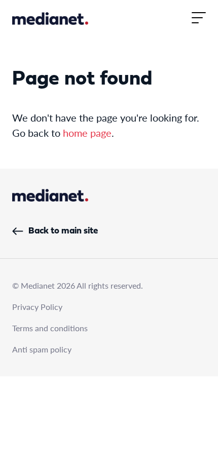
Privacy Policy (37, 306)
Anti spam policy (41, 349)
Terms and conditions (50, 328)
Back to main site (63, 231)
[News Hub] (50, 18)
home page (87, 133)
